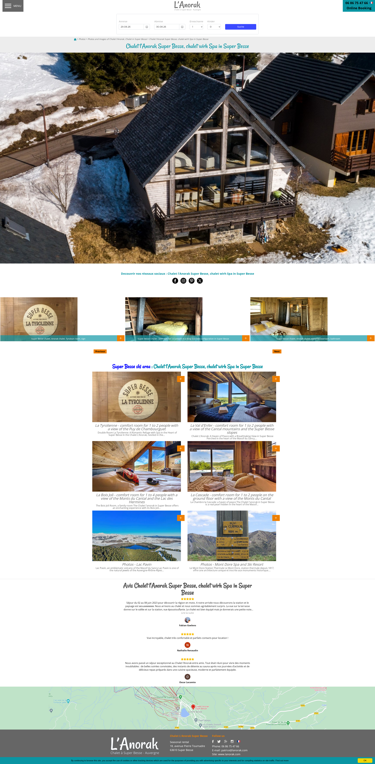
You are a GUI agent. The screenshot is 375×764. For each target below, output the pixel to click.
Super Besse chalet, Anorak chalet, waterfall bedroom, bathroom (308, 338)
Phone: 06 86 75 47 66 (225, 746)
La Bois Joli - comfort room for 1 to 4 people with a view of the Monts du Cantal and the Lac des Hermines (136, 498)
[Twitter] (220, 741)
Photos (82, 39)
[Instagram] (234, 741)
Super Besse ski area (131, 366)
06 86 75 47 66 (356, 3)
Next (277, 351)
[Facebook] (214, 741)
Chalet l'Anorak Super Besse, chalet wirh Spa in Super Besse (178, 39)
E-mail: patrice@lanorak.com (230, 750)
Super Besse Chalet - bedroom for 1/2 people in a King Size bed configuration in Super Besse (183, 338)
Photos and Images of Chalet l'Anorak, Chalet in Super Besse (117, 39)
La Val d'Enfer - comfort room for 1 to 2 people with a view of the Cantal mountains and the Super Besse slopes (232, 429)
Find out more (282, 760)
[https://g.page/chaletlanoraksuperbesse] (227, 741)
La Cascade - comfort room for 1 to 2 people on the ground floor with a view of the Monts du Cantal (232, 496)
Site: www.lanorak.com (226, 754)
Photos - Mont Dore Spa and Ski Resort (231, 564)
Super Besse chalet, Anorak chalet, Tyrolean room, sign (58, 338)
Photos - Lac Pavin (136, 564)
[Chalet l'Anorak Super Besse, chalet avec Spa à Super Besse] (371, 2)
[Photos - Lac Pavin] (181, 517)
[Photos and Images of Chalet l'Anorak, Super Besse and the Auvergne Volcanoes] (134, 745)
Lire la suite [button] (187, 612)
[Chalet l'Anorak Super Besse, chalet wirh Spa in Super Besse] (187, 6)
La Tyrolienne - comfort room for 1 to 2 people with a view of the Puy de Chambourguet (136, 427)
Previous (100, 351)
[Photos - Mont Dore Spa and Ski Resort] (276, 517)
